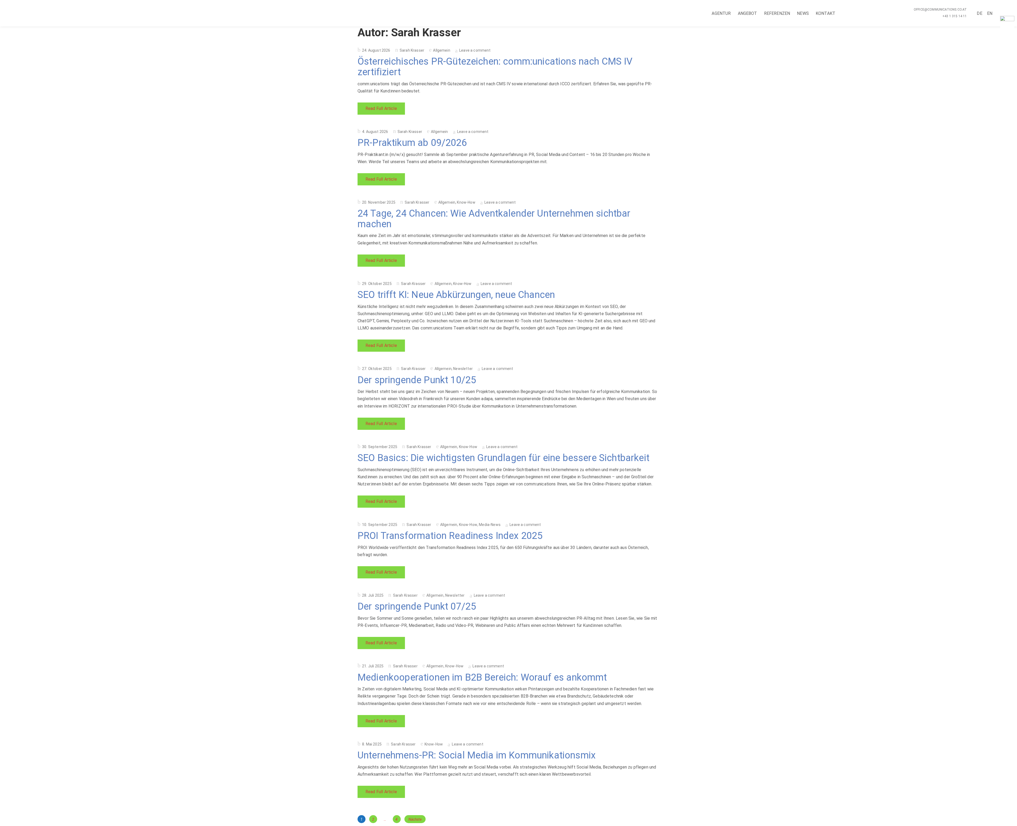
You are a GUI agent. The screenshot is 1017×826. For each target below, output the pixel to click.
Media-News (490, 525)
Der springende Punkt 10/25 (417, 380)
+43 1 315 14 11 (954, 16)
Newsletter (463, 369)
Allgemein (441, 50)
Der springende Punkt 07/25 (417, 606)
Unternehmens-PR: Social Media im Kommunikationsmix (477, 755)
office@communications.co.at (940, 9)
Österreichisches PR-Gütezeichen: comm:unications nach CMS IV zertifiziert (495, 67)
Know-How (466, 202)
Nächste (415, 819)
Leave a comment (474, 50)
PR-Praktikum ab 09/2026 (412, 142)
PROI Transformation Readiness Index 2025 (450, 535)
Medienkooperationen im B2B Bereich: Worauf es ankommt (482, 677)
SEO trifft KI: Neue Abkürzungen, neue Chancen (456, 294)
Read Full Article (381, 108)
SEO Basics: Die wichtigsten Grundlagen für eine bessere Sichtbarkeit (503, 457)
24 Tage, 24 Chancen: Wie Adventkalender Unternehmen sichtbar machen (494, 219)
